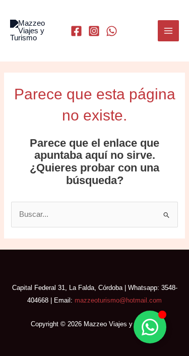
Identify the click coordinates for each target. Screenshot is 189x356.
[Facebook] (76, 31)
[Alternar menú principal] (168, 30)
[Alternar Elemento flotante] (150, 327)
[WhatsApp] (111, 31)
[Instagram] (94, 31)
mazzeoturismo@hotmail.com (118, 300)
